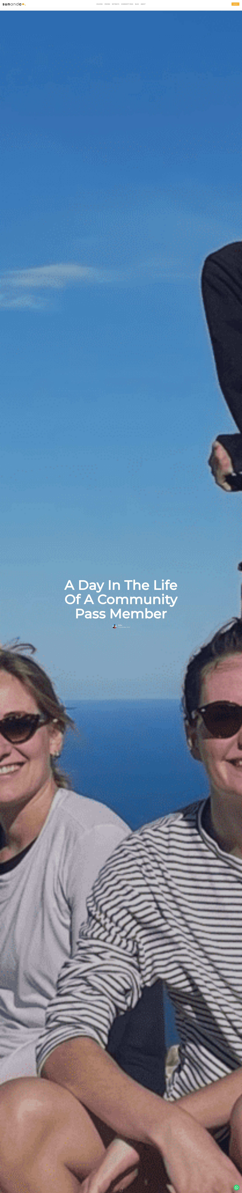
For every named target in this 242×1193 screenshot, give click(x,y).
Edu (120, 625)
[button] (236, 1187)
